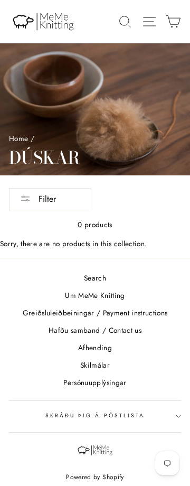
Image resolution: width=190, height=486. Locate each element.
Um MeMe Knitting (95, 295)
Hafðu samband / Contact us (95, 330)
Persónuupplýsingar (94, 382)
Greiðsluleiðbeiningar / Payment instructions (95, 312)
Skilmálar (95, 365)
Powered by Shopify (95, 477)
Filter (46, 199)
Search (95, 278)
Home (18, 138)
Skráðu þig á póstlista (95, 415)
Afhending (95, 347)
